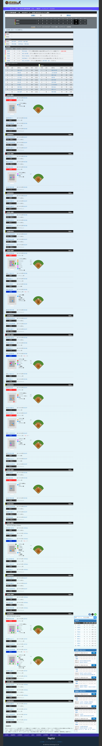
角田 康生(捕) (11, 187)
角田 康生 (25, 41)
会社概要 (42, 741)
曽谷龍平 (86, 662)
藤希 (89, 715)
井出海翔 (81, 674)
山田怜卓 (86, 673)
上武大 (78, 625)
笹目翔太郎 (76, 688)
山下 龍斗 (19, 77)
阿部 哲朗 (14, 44)
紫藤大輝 (93, 674)
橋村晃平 (86, 728)
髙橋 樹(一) (10, 118)
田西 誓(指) (10, 195)
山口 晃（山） (81, 729)
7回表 (8, 58)
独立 (53, 735)
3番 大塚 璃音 (25, 53)
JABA (32, 735)
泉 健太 (19, 84)
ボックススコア (46, 26)
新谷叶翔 (81, 660)
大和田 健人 (20, 44)
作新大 (78, 643)
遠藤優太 (81, 686)
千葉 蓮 (19, 79)
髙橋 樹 (19, 72)
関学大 (78, 638)
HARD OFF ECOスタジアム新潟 (40, 12)
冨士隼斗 (81, 703)
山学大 (78, 629)
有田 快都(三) (11, 206)
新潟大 (69, 15)
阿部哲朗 (91, 702)
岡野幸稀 (86, 715)
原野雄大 (90, 673)
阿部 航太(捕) (11, 239)
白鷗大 (33, 15)
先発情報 (69, 26)
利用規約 (60, 741)
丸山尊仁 (81, 702)
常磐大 (78, 645)
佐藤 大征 (19, 89)
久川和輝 (90, 728)
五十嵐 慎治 (54, 84)
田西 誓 (53, 77)
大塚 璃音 (19, 75)
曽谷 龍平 (14, 41)
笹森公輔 (86, 674)
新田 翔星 (54, 79)
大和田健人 (86, 702)
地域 (59, 735)
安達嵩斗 (94, 686)
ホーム (12, 8)
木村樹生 (90, 703)
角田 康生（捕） (46, 60)
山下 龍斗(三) (11, 128)
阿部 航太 (26, 44)
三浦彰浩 (90, 686)
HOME (6, 735)
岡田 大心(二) (11, 244)
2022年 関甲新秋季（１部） (27, 8)
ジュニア (27, 735)
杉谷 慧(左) (10, 161)
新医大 (78, 636)
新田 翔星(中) (11, 201)
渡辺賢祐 (89, 660)
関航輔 (85, 660)
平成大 (78, 632)
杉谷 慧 (19, 82)
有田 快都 (54, 82)
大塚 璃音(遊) (11, 123)
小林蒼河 (81, 715)
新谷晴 (89, 674)
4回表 (8, 51)
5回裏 (8, 56)
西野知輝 (86, 726)
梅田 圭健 (54, 75)
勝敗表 (38, 8)
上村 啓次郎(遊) (11, 142)
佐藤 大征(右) (11, 214)
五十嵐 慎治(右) (11, 234)
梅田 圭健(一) (11, 147)
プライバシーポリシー (51, 741)
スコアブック (62, 26)
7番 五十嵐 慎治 (25, 56)
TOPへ (70, 95)
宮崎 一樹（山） (88, 729)
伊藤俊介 (86, 686)
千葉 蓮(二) (10, 156)
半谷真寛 (86, 703)
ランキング (45, 8)
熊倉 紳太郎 (54, 70)
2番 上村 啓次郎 (25, 60)
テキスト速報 (54, 26)
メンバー (39, 26)
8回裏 (8, 60)
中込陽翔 (81, 726)
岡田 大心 (54, 89)
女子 (46, 735)
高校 (13, 735)
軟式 (39, 735)
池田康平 (81, 662)
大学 (16, 8)
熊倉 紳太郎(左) (11, 137)
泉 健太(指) (10, 167)
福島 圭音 (19, 70)
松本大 (78, 634)
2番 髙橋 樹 (24, 58)
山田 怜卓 (20, 41)
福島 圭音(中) (11, 97)
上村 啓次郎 (54, 72)
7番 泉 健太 (24, 51)
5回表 (8, 53)
